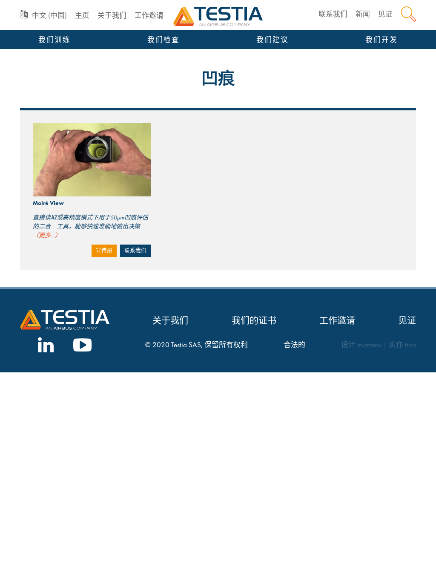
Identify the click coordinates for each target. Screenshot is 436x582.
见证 (385, 14)
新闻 (363, 14)
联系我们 (332, 14)
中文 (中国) (49, 15)
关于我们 (112, 15)
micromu (369, 344)
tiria (410, 344)
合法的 (294, 344)
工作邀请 (149, 15)
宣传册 (104, 250)
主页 (82, 15)
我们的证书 (254, 320)
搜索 (408, 14)
